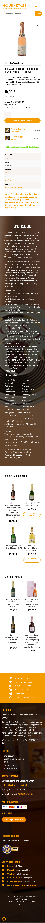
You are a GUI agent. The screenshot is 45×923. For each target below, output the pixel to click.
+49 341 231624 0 (27, 697)
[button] (37, 25)
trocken (8, 180)
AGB (6, 762)
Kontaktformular (25, 794)
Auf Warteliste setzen (31, 515)
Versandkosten (12, 105)
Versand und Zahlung (14, 759)
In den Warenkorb (22, 120)
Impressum (9, 756)
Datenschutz (9, 765)
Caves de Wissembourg (13, 63)
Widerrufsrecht (11, 768)
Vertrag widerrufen (13, 819)
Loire (7, 173)
